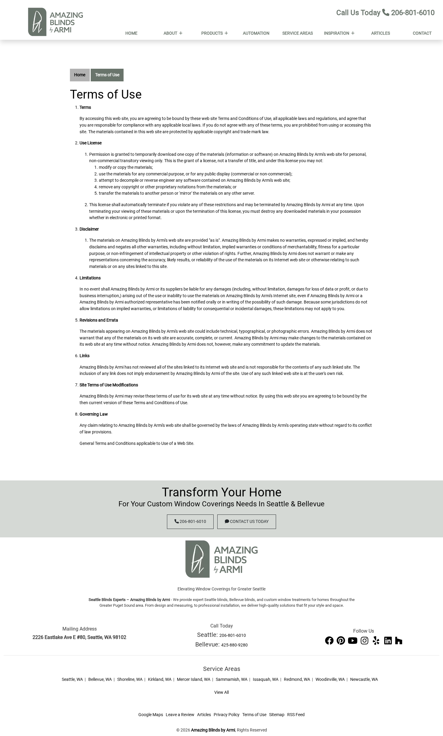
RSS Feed (296, 714)
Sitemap (276, 714)
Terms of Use (107, 74)
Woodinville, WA (330, 679)
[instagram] (365, 640)
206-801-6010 (192, 521)
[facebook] (329, 640)
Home (79, 74)
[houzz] (398, 640)
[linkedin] (388, 640)
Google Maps (150, 714)
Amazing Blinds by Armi (213, 730)
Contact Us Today (249, 521)
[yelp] (376, 640)
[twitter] (341, 640)
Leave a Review (180, 714)
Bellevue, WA (100, 679)
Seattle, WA (72, 679)
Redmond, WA (297, 679)
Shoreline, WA (130, 679)
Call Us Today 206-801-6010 (385, 12)
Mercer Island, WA (193, 679)
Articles (204, 714)
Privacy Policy (227, 714)
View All (221, 692)
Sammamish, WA (231, 679)
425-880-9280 (234, 645)
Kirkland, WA (159, 679)
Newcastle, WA (364, 679)
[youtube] (353, 640)
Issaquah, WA (265, 679)
